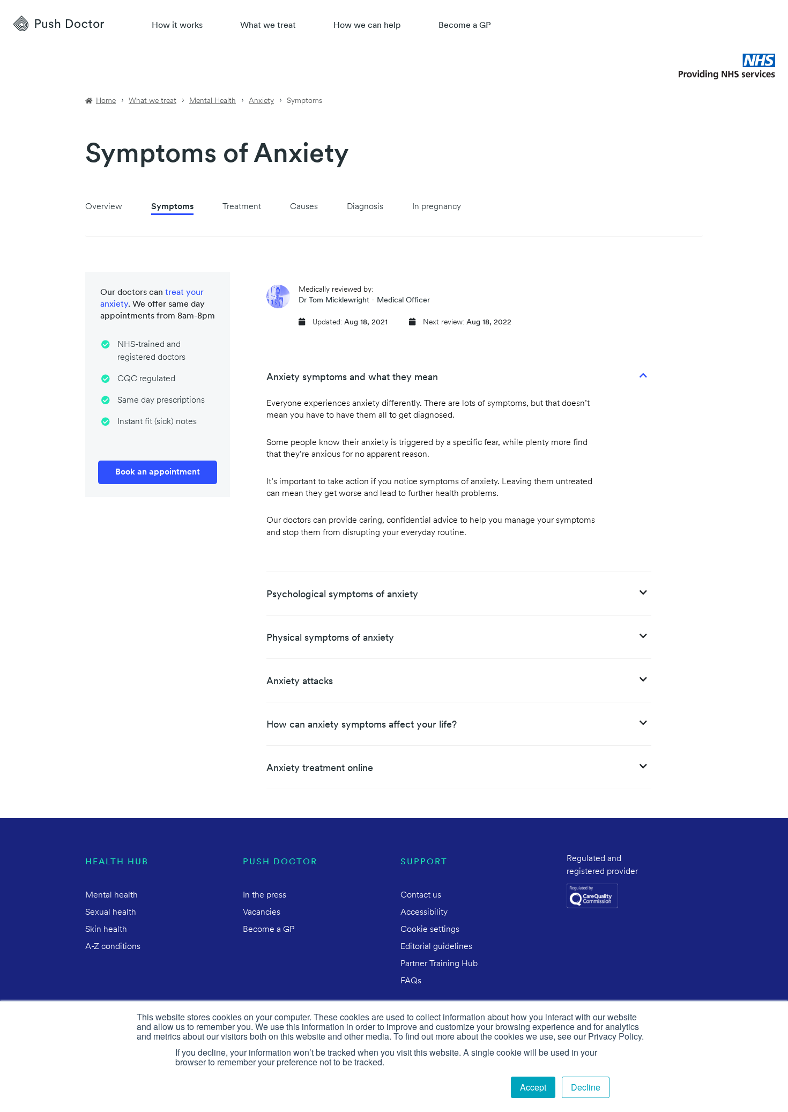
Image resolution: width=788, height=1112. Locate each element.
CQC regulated (146, 379)
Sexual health (110, 912)
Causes (304, 207)
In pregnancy (436, 207)
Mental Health (212, 101)
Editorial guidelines (436, 947)
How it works (177, 25)
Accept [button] (533, 1087)
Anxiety (261, 101)
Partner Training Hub (439, 964)
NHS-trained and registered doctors (151, 351)
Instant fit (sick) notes (157, 422)
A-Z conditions (112, 947)
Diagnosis (365, 207)
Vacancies (261, 912)
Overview (103, 207)
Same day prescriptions (161, 400)
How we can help (367, 25)
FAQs (410, 981)
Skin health (106, 929)
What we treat (268, 25)
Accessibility (424, 912)
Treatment (241, 207)
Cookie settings (429, 929)
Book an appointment (157, 472)
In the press (264, 895)
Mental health (111, 895)
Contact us (420, 895)
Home (106, 101)
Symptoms (172, 207)
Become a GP (464, 25)
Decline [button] (585, 1087)
